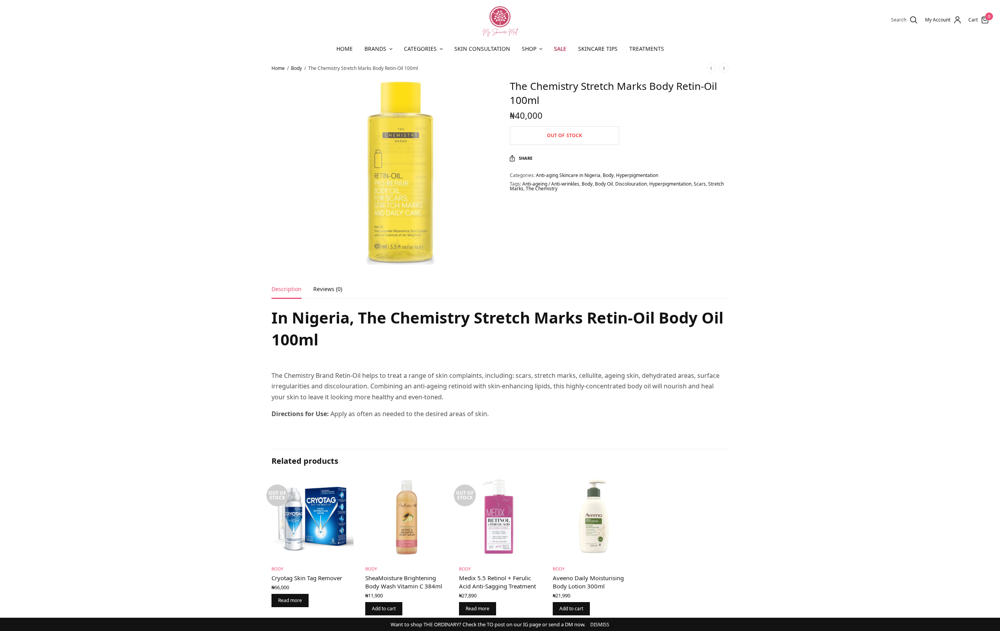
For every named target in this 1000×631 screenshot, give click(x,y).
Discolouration (631, 184)
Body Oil (604, 184)
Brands (375, 48)
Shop (529, 48)
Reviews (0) (327, 289)
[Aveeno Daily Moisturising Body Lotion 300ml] (594, 518)
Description (286, 289)
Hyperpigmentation (637, 175)
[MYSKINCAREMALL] (500, 19)
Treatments (646, 48)
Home (344, 48)
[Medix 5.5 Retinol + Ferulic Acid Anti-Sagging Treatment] (500, 518)
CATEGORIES (420, 48)
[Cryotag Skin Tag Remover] (312, 518)
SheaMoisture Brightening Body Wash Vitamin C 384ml (403, 582)
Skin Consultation (482, 48)
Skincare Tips (598, 48)
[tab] (292, 292)
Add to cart (384, 608)
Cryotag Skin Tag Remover (306, 578)
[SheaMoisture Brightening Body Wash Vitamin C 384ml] (406, 518)
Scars (700, 184)
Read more (290, 600)
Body (296, 68)
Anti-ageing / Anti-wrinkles (550, 184)
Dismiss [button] (599, 624)
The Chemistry (541, 188)
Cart (973, 20)
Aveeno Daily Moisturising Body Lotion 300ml (588, 582)
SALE (560, 48)
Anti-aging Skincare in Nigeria (568, 175)
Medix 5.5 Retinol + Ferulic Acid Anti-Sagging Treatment (497, 582)
